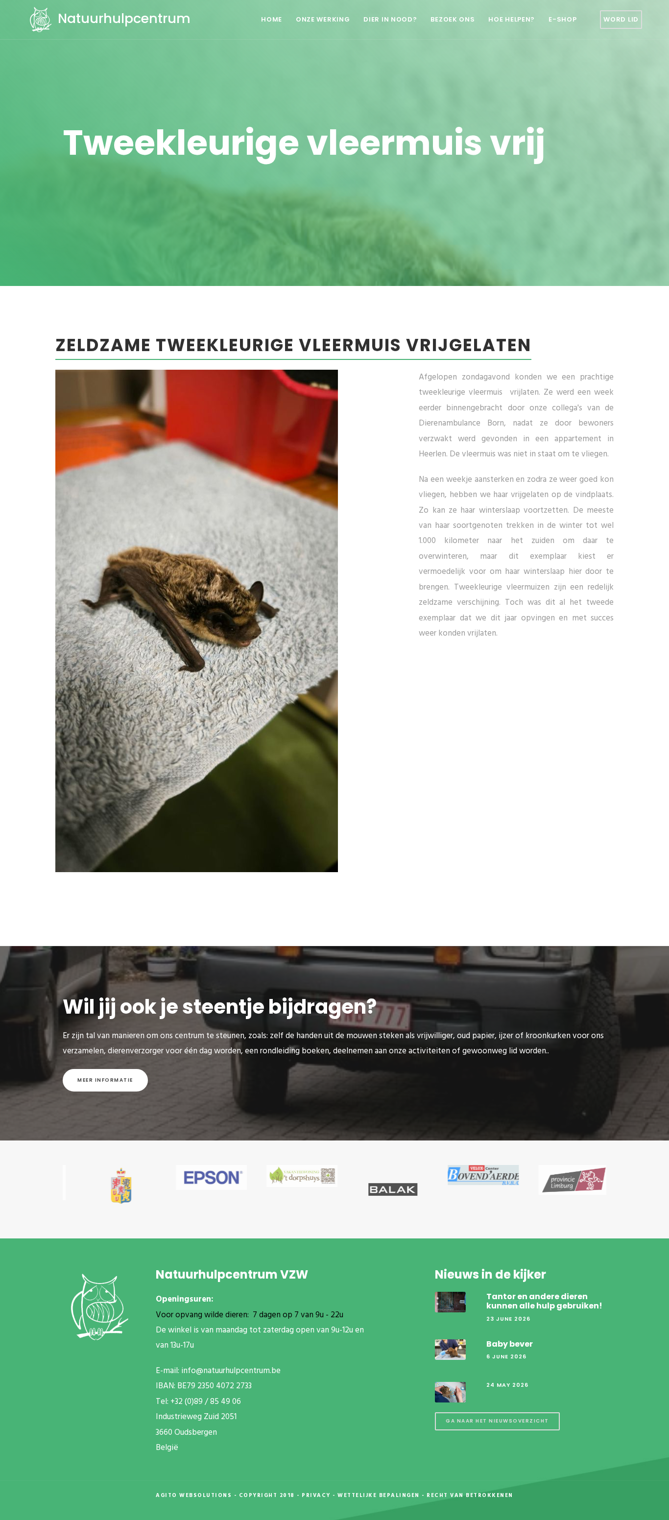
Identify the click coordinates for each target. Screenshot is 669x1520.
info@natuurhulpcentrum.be (231, 1371)
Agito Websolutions (194, 1495)
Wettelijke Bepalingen (378, 1495)
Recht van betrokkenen (470, 1495)
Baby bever (509, 1344)
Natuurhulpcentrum (122, 18)
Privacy (316, 1495)
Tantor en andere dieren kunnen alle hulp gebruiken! (544, 1301)
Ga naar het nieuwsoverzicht (497, 1421)
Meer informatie (105, 1080)
